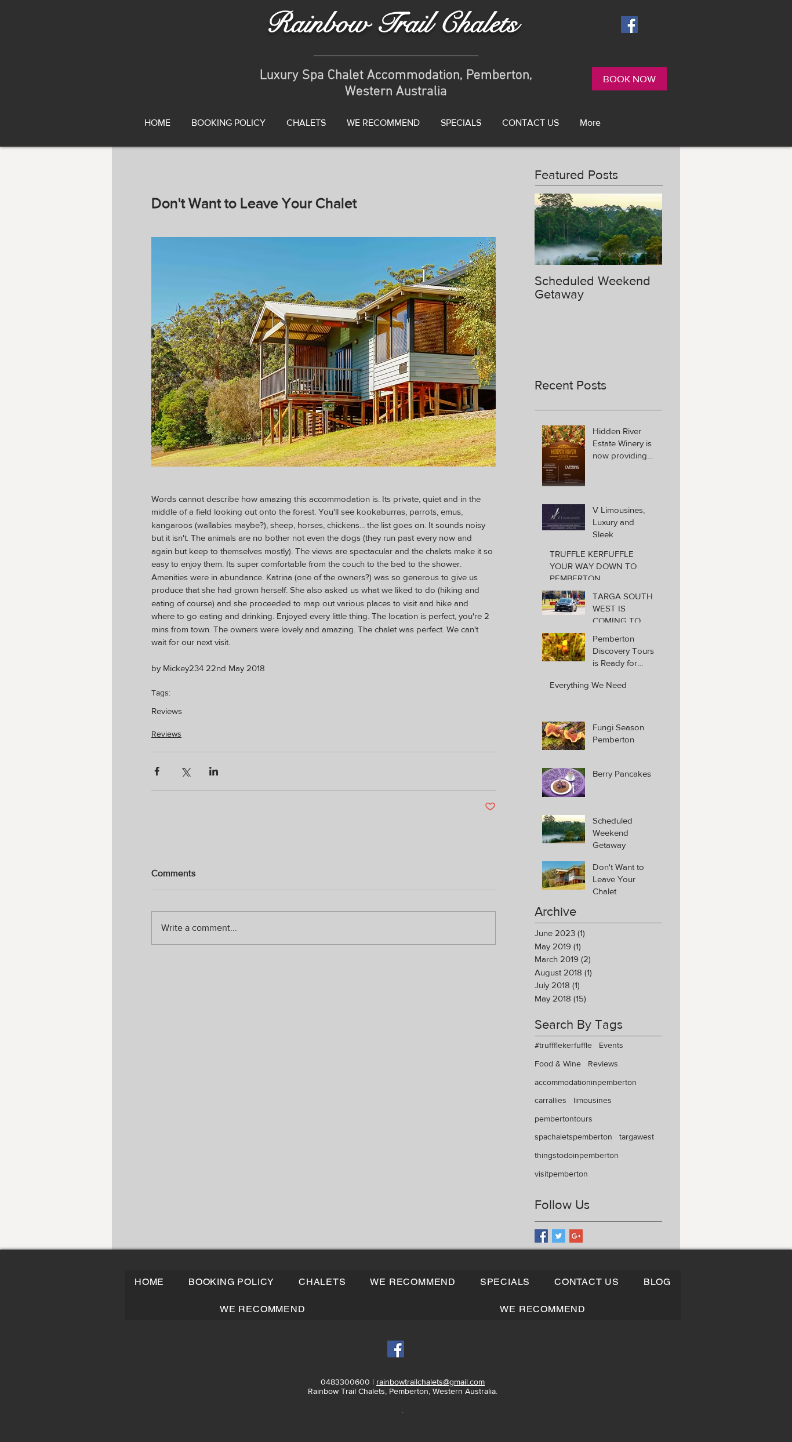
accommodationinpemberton (586, 1082)
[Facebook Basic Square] (541, 1236)
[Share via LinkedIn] (213, 771)
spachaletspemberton (573, 1136)
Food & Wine (558, 1063)
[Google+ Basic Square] (576, 1236)
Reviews (166, 711)
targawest (636, 1136)
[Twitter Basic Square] (558, 1236)
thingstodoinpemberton (577, 1155)
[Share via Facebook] (156, 771)
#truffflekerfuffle (563, 1045)
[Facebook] (629, 24)
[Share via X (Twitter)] (185, 771)
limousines (592, 1100)
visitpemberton (561, 1173)
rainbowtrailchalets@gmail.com (430, 1381)
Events (611, 1045)
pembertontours (564, 1118)
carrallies (550, 1100)
